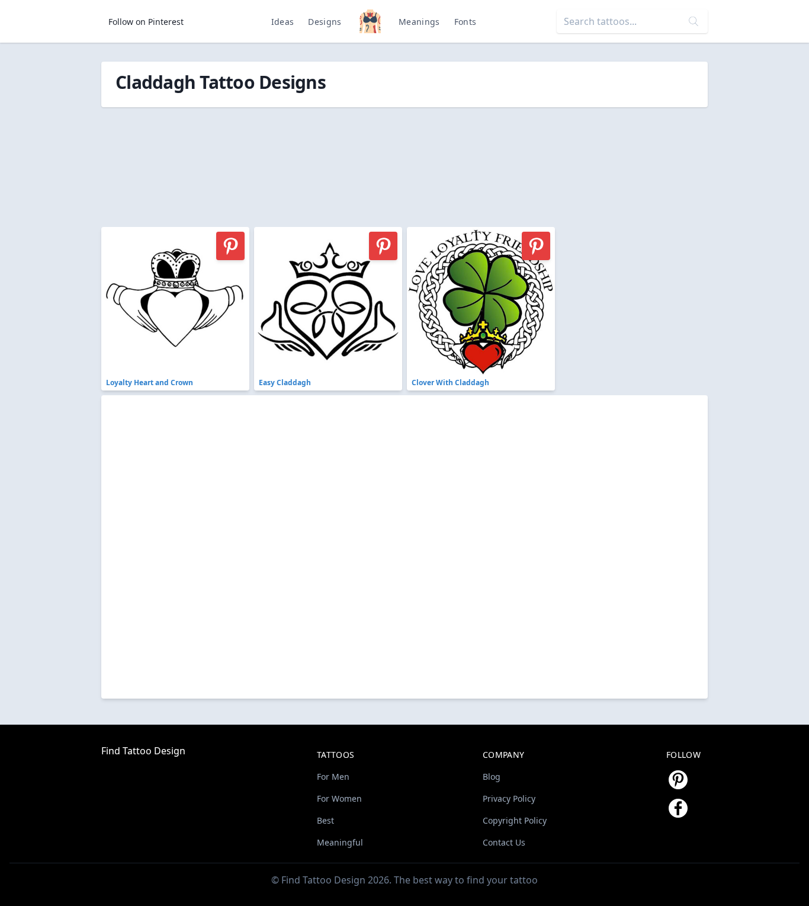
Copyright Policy (515, 820)
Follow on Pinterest (146, 21)
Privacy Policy (509, 798)
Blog (491, 776)
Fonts (465, 21)
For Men (333, 776)
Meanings (419, 21)
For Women (339, 798)
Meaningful (340, 842)
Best (325, 820)
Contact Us (504, 842)
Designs (324, 21)
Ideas (282, 21)
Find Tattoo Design (143, 750)
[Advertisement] (367, 160)
